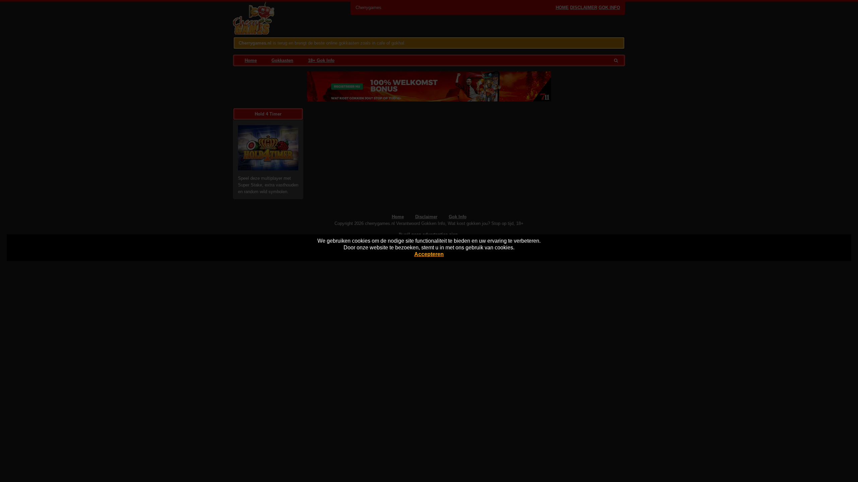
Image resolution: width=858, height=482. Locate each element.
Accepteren (429, 254)
